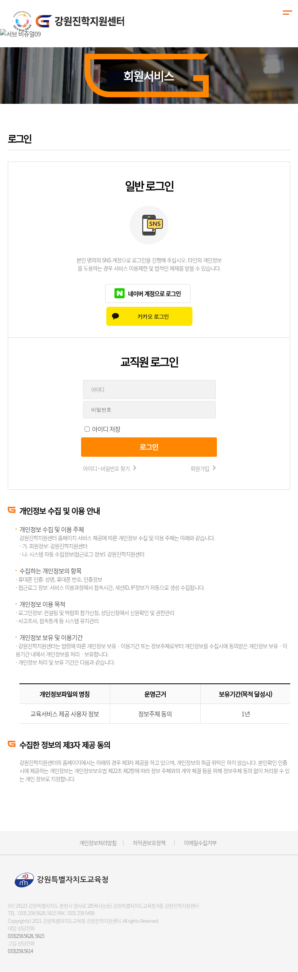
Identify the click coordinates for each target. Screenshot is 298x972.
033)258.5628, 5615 (26, 935)
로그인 (149, 447)
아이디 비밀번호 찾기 (106, 468)
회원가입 (200, 468)
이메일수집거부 (200, 842)
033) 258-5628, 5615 (37, 913)
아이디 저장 (106, 429)
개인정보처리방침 (97, 842)
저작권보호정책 (149, 842)
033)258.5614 (20, 951)
